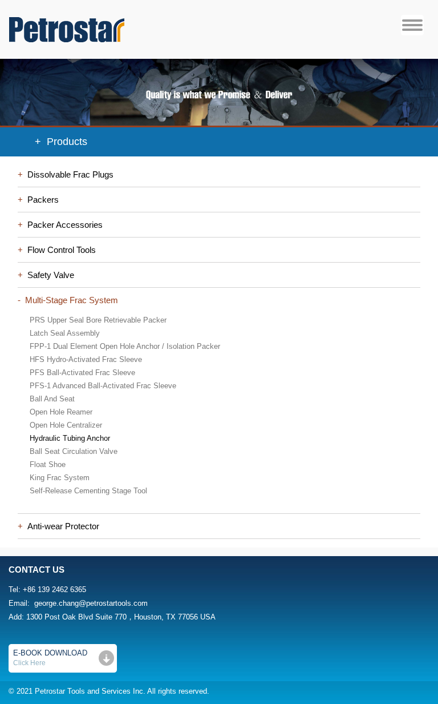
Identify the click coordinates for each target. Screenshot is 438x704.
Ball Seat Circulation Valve (73, 451)
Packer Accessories (63, 225)
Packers (41, 199)
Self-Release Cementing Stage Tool (88, 490)
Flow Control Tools (59, 250)
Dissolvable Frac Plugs (68, 174)
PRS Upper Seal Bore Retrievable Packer (98, 320)
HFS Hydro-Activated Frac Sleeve (86, 359)
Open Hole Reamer (61, 412)
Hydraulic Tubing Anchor (70, 438)
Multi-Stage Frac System (69, 300)
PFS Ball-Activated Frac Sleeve (82, 372)
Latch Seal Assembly (65, 333)
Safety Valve (48, 275)
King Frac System (60, 477)
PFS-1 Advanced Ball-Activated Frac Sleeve (103, 385)
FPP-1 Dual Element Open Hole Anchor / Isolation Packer (125, 346)
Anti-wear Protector (61, 526)
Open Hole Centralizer (66, 425)
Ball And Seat (52, 399)
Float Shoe (48, 464)
